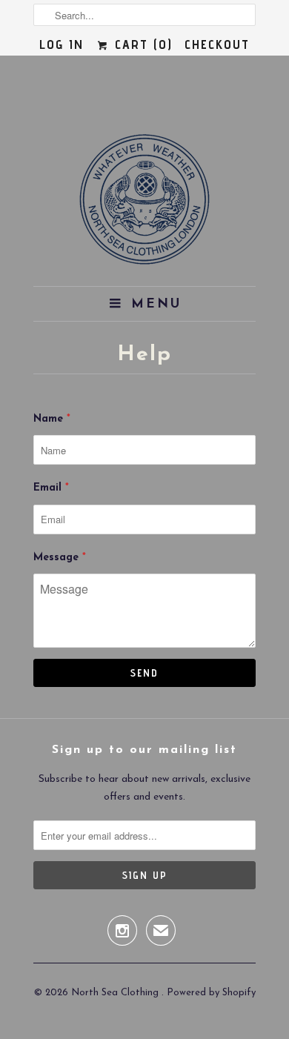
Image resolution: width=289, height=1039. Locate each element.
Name (51, 419)
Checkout (217, 44)
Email (51, 488)
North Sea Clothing (116, 992)
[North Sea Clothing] (144, 204)
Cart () (141, 44)
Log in (61, 44)
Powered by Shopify (211, 992)
